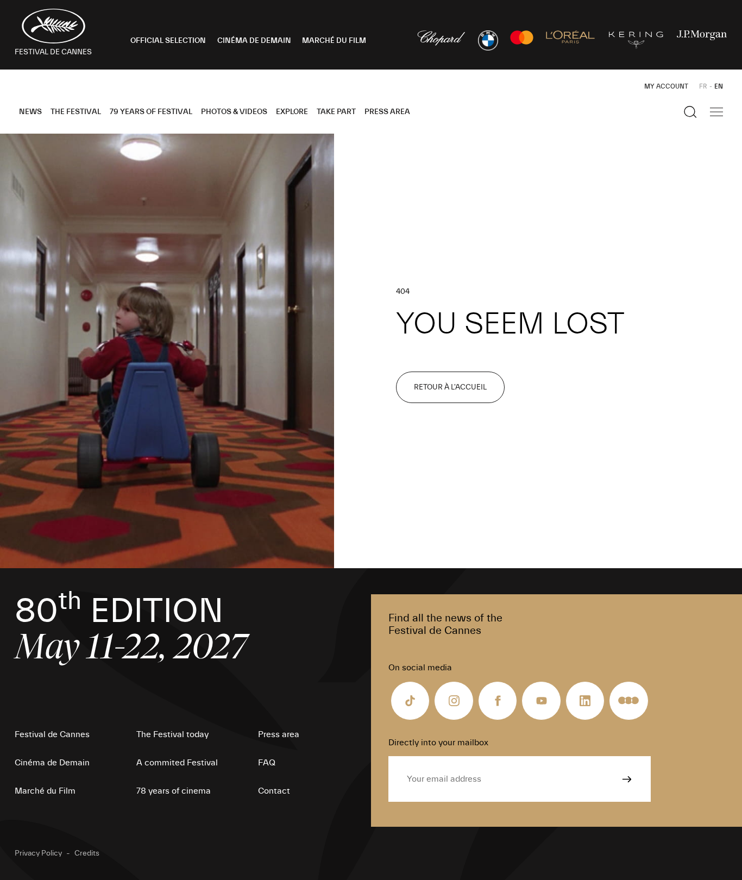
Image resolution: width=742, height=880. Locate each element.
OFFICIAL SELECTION (168, 40)
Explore (292, 112)
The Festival (76, 112)
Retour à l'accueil (450, 387)
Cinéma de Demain (52, 763)
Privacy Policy (38, 853)
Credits (86, 853)
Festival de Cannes (52, 734)
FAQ (266, 763)
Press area (387, 112)
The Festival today (172, 734)
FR (703, 86)
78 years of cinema (173, 791)
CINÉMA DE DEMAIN (254, 40)
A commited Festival (177, 763)
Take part (336, 112)
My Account (666, 86)
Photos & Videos (234, 112)
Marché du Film (45, 791)
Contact (274, 791)
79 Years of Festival (151, 112)
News (30, 112)
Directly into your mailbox (438, 742)
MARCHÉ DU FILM (334, 40)
